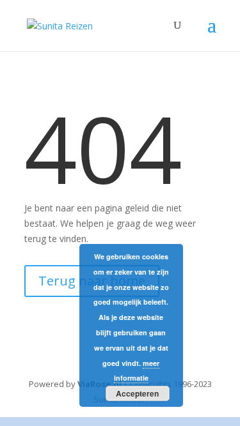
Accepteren (137, 393)
